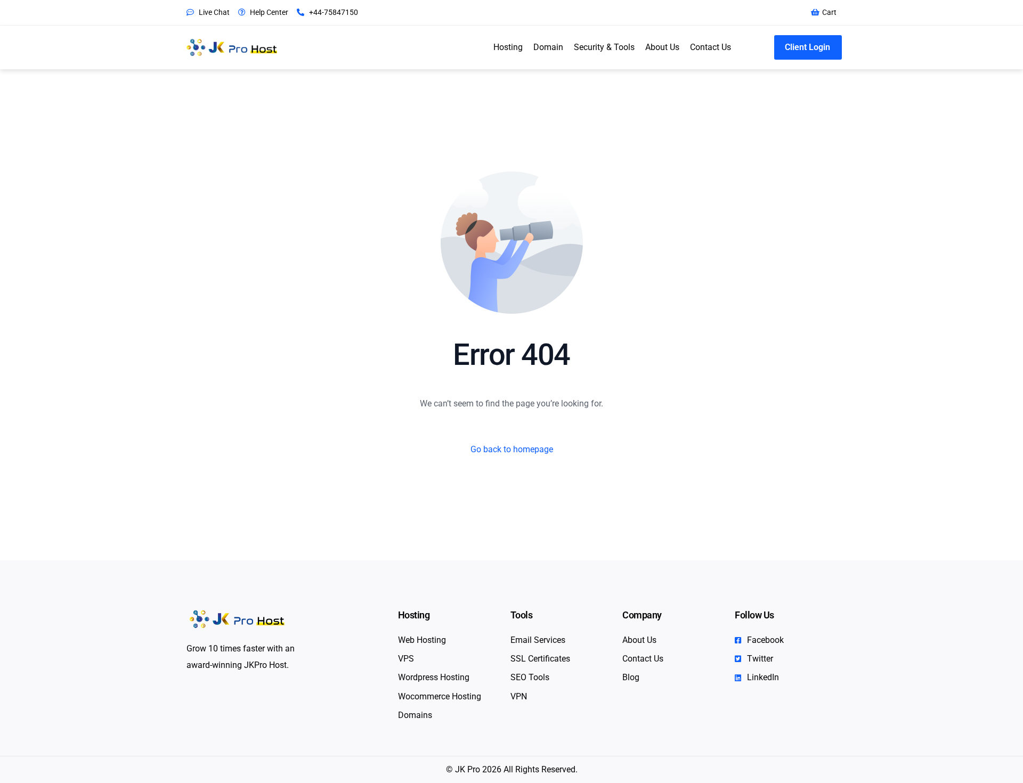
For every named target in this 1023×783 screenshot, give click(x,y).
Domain (548, 47)
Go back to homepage (511, 449)
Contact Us (710, 47)
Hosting (508, 47)
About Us (662, 47)
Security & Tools (604, 47)
